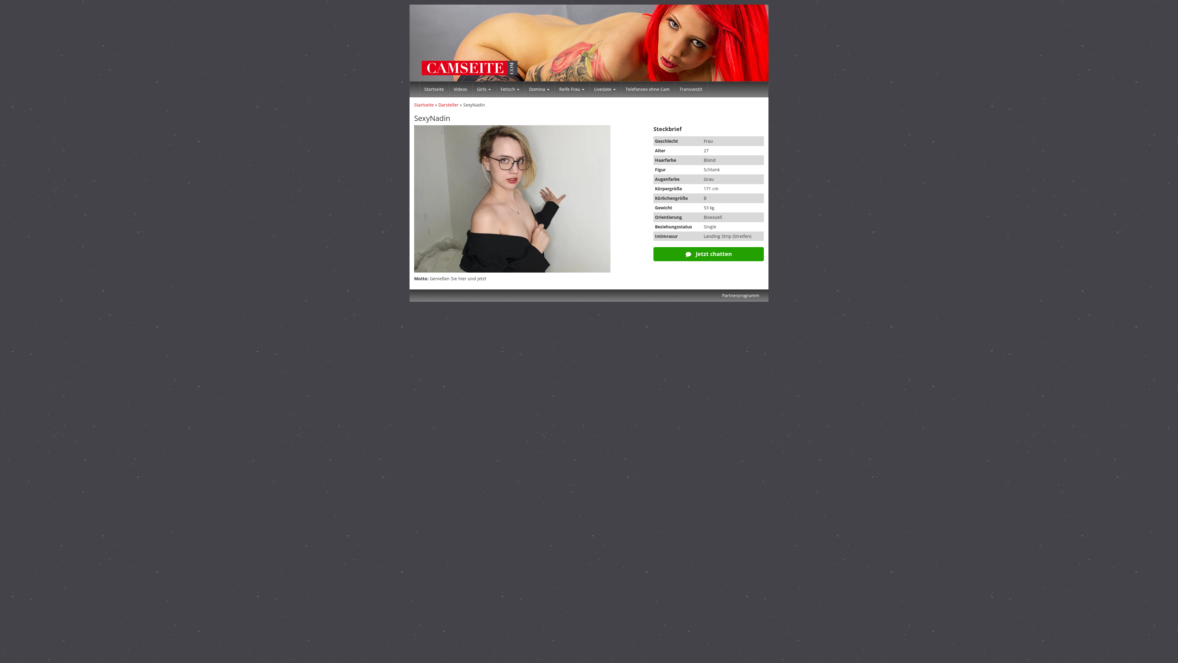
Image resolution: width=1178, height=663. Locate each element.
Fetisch (508, 89)
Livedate (603, 89)
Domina (537, 89)
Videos (460, 89)
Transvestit (690, 89)
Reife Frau (570, 89)
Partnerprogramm (740, 295)
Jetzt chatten (713, 254)
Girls (482, 89)
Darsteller (448, 105)
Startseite (434, 89)
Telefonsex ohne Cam (648, 89)
